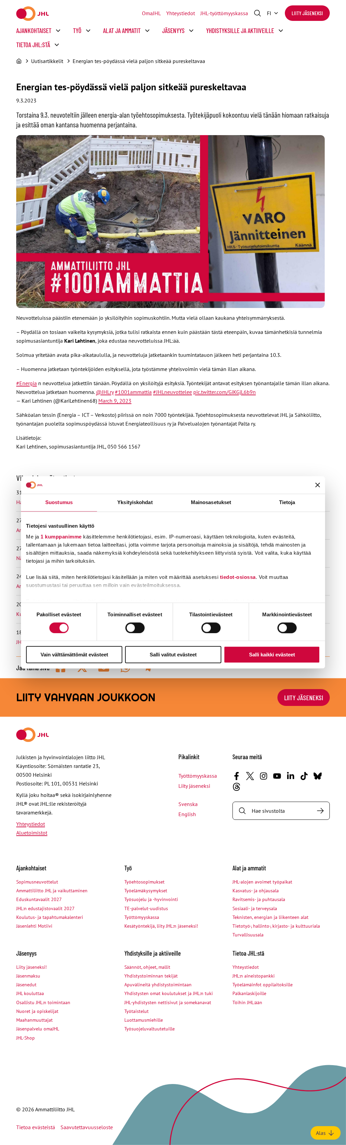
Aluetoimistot (31, 832)
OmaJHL (151, 13)
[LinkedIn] (291, 776)
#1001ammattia (133, 392)
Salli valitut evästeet (173, 655)
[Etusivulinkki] (32, 13)
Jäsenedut (26, 985)
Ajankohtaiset (33, 30)
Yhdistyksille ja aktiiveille (240, 30)
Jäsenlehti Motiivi (34, 926)
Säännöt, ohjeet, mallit (147, 967)
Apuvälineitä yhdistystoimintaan (158, 985)
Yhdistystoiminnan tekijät (151, 976)
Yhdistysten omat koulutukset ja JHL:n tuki (168, 993)
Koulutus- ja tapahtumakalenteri (49, 917)
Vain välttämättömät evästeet (74, 655)
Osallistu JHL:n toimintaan (43, 1002)
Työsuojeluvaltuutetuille (149, 1029)
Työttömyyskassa (197, 775)
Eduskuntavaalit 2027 (39, 899)
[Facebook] (236, 776)
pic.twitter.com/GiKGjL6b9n (224, 392)
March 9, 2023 (114, 400)
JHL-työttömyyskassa (224, 13)
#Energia (26, 383)
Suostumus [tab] (59, 502)
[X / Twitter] (250, 776)
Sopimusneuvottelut (37, 882)
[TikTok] (304, 776)
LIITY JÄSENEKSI (303, 697)
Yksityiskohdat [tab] (134, 502)
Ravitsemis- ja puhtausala (258, 899)
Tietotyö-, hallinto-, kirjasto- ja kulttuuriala (276, 926)
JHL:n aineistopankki (253, 976)
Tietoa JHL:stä (33, 45)
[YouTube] (277, 776)
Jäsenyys (173, 30)
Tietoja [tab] (287, 502)
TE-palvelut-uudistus (146, 908)
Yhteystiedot (180, 13)
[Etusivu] (19, 61)
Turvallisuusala (248, 935)
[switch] (135, 627)
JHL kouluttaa (30, 993)
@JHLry (105, 392)
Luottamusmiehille (143, 1020)
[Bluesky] (318, 776)
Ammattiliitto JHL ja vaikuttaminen (52, 891)
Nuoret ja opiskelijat (37, 1011)
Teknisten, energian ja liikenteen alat (270, 917)
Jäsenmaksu (28, 976)
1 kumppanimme (61, 536)
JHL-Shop (25, 1038)
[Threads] (236, 787)
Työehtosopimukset (144, 882)
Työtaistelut (136, 1011)
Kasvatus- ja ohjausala (255, 891)
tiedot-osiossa (238, 577)
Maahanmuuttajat (34, 1020)
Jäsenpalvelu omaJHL (37, 1029)
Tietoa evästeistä (35, 1127)
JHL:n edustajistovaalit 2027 (45, 908)
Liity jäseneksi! (31, 967)
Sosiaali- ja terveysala (254, 908)
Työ (77, 30)
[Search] (320, 811)
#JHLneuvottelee (172, 392)
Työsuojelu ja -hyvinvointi (151, 899)
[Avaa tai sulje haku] (257, 13)
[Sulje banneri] (317, 485)
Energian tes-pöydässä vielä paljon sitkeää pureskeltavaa (139, 61)
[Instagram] (264, 776)
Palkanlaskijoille (249, 993)
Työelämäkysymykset (145, 891)
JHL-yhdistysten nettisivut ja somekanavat (167, 1002)
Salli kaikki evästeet (272, 655)
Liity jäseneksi (307, 13)
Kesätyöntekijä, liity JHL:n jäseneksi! (161, 926)
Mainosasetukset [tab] (211, 502)
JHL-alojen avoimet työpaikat (262, 882)
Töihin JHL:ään (247, 1002)
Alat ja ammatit (122, 30)
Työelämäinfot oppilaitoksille (262, 985)
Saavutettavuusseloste (86, 1127)
